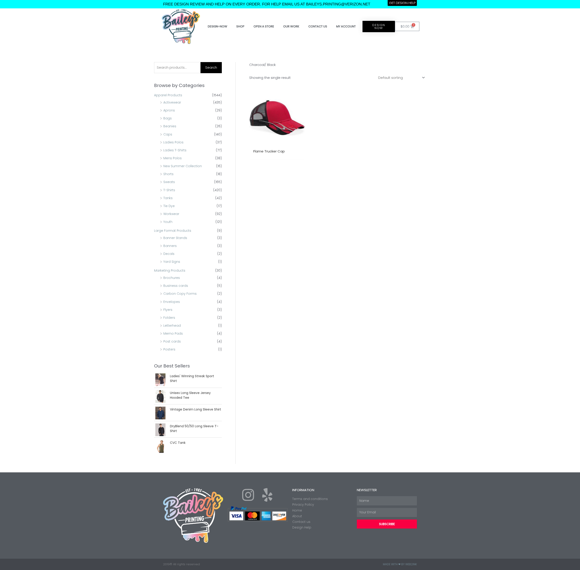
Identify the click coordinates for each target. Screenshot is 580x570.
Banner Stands (175, 238)
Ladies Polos (173, 142)
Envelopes (171, 301)
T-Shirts (169, 190)
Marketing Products (169, 270)
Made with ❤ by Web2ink (400, 564)
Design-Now (217, 26)
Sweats (169, 182)
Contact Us (317, 26)
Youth (167, 222)
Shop (240, 26)
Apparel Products (168, 95)
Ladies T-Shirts (174, 150)
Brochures (171, 277)
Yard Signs (171, 261)
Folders (169, 317)
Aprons (169, 110)
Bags (167, 118)
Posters (169, 349)
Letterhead (172, 325)
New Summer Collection (182, 166)
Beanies (169, 126)
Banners (170, 246)
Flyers (167, 309)
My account (346, 26)
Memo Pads (173, 333)
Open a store (264, 26)
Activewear (172, 102)
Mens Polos (172, 158)
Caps (167, 134)
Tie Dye (169, 206)
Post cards (172, 341)
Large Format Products (172, 230)
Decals (168, 253)
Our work (291, 26)
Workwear (171, 214)
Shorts (168, 174)
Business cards (175, 285)
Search (211, 67)
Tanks (168, 198)
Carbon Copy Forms (180, 293)
